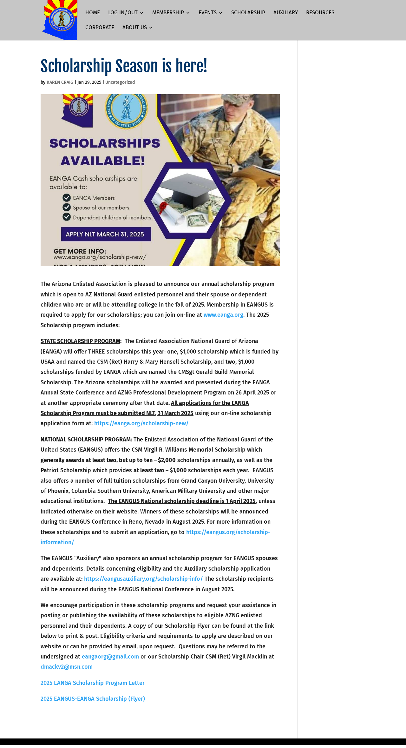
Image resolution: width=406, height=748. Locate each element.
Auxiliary (285, 13)
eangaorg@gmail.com (110, 656)
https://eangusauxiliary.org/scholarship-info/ (143, 578)
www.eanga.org (223, 314)
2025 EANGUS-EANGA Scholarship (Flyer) (93, 698)
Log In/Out (123, 13)
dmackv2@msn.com (67, 666)
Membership (168, 13)
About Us (134, 28)
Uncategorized (120, 82)
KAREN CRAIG (60, 82)
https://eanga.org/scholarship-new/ (141, 423)
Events (208, 13)
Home (92, 13)
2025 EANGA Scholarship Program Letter (93, 682)
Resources (320, 13)
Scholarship (248, 13)
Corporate (99, 28)
